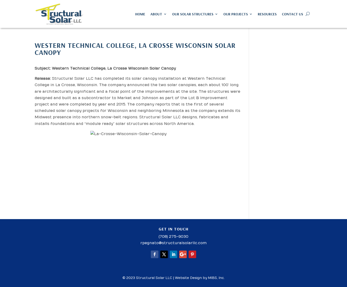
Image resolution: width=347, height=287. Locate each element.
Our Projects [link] (235, 14)
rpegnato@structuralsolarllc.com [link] (173, 243)
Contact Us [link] (292, 14)
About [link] (156, 14)
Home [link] (140, 14)
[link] (60, 14)
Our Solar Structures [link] (192, 14)
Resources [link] (267, 14)
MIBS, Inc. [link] (216, 278)
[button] (154, 254)
